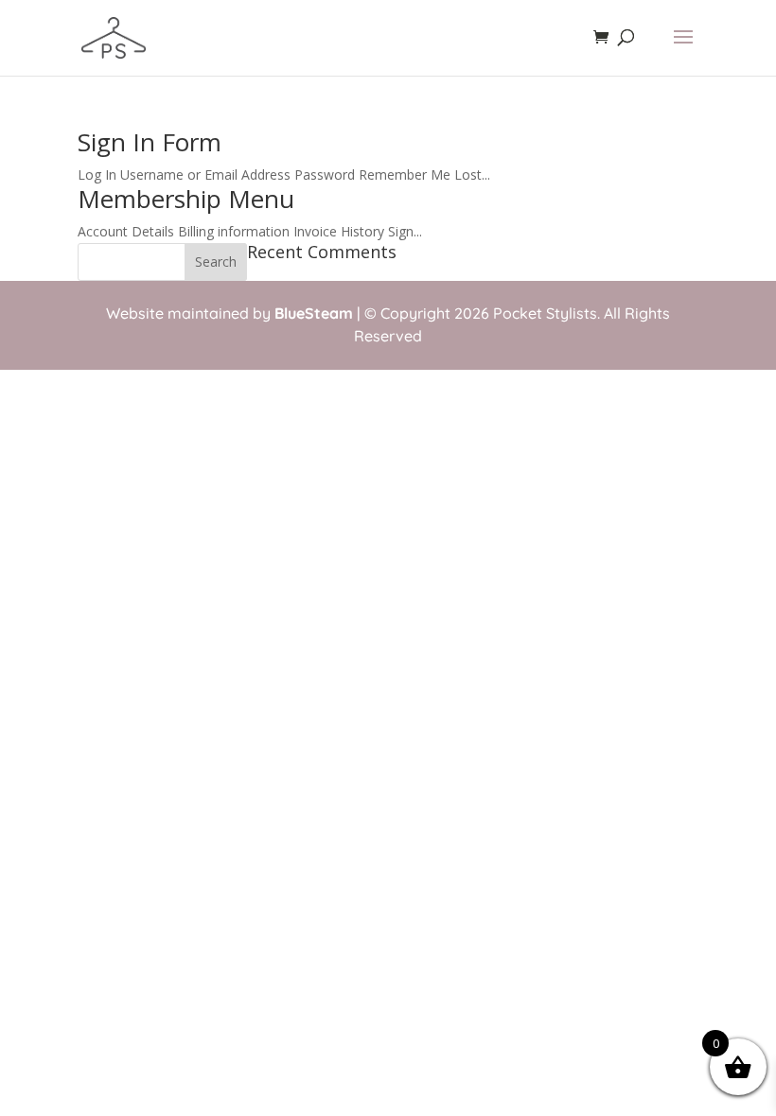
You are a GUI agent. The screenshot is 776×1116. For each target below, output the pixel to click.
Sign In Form (149, 142)
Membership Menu (186, 199)
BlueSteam (313, 313)
